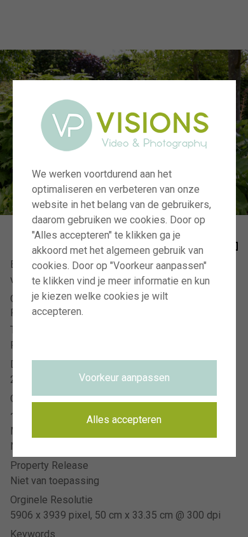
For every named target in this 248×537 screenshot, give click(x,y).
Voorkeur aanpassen (124, 378)
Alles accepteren (124, 420)
